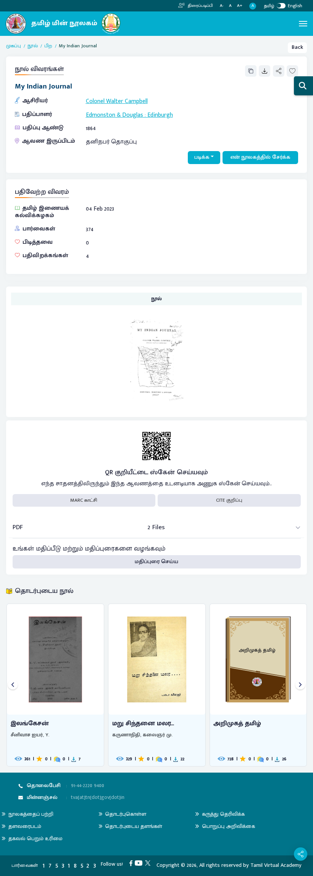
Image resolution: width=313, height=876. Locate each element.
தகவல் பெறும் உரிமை (35, 838)
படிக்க (202, 157)
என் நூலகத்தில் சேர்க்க (260, 157)
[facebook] (132, 863)
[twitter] (149, 863)
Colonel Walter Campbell (117, 101)
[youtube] (140, 863)
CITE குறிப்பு (229, 500)
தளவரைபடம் (24, 826)
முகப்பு (13, 46)
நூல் (32, 46)
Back (297, 47)
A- (222, 6)
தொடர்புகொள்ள (125, 814)
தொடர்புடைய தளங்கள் (133, 826)
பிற (48, 46)
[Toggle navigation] (303, 23)
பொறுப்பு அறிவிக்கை (228, 826)
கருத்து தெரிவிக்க (223, 814)
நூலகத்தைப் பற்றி (30, 814)
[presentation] (12, 685)
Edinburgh (160, 115)
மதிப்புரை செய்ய (156, 561)
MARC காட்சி (83, 500)
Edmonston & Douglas (114, 115)
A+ (239, 6)
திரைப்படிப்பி (200, 5)
